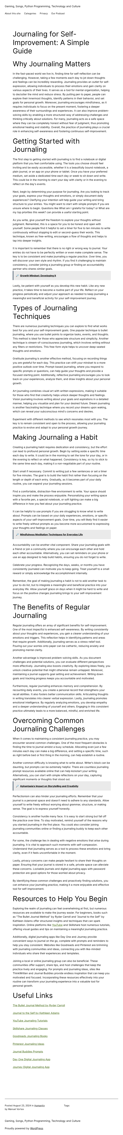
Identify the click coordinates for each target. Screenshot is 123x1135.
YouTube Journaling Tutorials (30, 1020)
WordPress (36, 1128)
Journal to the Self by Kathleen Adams (36, 1013)
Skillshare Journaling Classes (30, 1028)
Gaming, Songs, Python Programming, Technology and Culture (42, 6)
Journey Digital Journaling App (31, 1067)
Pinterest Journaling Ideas (28, 1043)
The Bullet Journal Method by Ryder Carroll (39, 1005)
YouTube (57, 924)
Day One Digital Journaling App (31, 1059)
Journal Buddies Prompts (28, 1051)
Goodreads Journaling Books (30, 1036)
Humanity (39, 1105)
